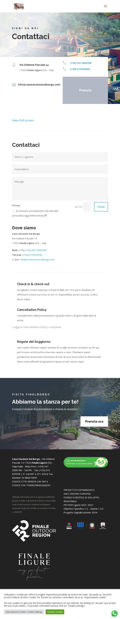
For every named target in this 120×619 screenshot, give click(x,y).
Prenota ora (94, 421)
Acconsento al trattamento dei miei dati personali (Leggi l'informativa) (35, 213)
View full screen (23, 120)
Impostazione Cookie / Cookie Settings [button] (24, 611)
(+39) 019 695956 (32, 254)
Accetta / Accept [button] (55, 611)
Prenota (85, 90)
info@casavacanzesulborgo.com (37, 259)
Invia (101, 207)
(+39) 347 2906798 (35, 250)
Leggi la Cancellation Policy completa (36, 327)
